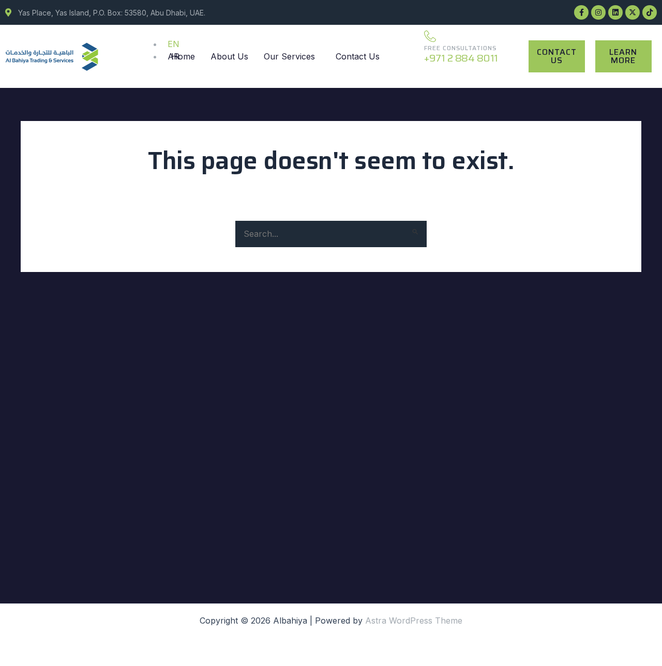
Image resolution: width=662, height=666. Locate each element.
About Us (229, 56)
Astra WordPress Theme (413, 620)
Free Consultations (460, 48)
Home (183, 56)
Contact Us (358, 56)
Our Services (289, 56)
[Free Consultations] (430, 36)
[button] (292, 56)
